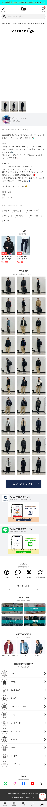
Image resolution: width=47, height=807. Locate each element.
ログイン (4, 11)
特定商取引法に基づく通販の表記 (31, 793)
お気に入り (32, 805)
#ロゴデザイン (21, 216)
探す (24, 805)
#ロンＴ (6, 211)
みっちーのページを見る (23, 484)
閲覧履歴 (14, 805)
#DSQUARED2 (32, 211)
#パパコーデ (8, 221)
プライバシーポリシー (12, 793)
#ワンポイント (35, 216)
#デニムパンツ (18, 211)
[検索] (4, 16)
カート (43, 11)
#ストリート (8, 216)
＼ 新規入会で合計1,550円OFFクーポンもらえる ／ (23, 2)
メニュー (5, 805)
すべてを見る (23, 586)
